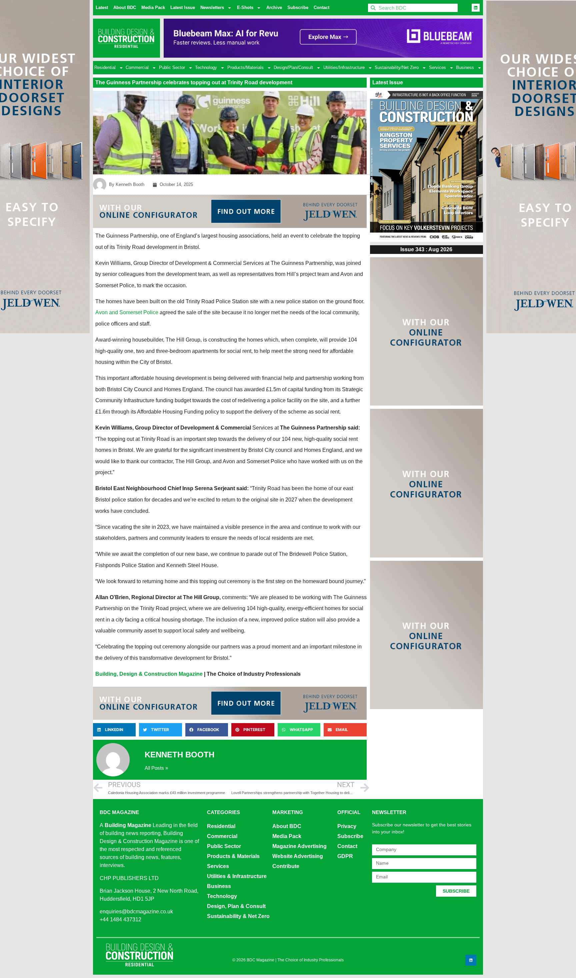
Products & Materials (233, 856)
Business (465, 67)
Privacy (346, 826)
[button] (114, 729)
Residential (105, 67)
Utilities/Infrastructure (344, 67)
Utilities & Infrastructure (237, 876)
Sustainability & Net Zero (238, 916)
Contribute (285, 866)
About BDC (124, 7)
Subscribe (297, 7)
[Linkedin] (476, 8)
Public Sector (172, 67)
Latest (102, 7)
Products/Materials (245, 67)
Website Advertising (297, 856)
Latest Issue (182, 7)
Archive (274, 7)
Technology (206, 67)
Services (437, 67)
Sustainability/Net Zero (397, 67)
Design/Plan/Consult (293, 67)
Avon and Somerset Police (126, 312)
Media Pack (153, 7)
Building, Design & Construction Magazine (149, 674)
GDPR (345, 856)
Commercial (137, 67)
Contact (321, 7)
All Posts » (156, 767)
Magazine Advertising (299, 846)
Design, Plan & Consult (236, 906)
